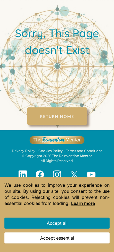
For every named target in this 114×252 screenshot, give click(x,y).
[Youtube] (91, 174)
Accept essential (57, 238)
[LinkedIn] (22, 174)
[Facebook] (39, 174)
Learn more (83, 203)
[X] (74, 174)
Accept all (57, 223)
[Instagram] (57, 174)
